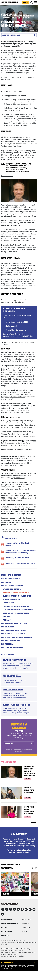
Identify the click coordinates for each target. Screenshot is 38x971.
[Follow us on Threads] (10, 909)
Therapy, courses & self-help (16, 592)
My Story (27, 779)
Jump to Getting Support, (24, 77)
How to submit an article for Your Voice (20, 564)
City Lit (21, 381)
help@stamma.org (19, 330)
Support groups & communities (17, 596)
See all (34, 822)
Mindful (18, 450)
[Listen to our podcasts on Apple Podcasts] (2, 914)
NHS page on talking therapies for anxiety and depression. (17, 372)
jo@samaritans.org (18, 478)
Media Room (26, 920)
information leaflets (24, 850)
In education (8, 603)
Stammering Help (8, 14)
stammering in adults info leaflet (17, 558)
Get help (5, 927)
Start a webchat (24, 839)
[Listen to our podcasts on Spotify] (34, 909)
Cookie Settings (26, 949)
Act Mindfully (23, 436)
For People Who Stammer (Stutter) (18, 16)
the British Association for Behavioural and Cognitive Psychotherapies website (18, 443)
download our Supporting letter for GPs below (16, 396)
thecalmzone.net (17, 500)
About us (5, 935)
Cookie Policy (15, 949)
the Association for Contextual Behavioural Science (14, 435)
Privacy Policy (5, 949)
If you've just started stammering (18, 610)
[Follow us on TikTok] (22, 909)
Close (35, 962)
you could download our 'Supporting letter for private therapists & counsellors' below (17, 423)
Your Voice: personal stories (16, 613)
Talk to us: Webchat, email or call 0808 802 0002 (18, 965)
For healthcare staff (10, 641)
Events (6, 894)
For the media (7, 644)
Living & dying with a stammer (29, 790)
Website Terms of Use (16, 950)
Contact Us (26, 927)
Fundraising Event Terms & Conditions (12, 956)
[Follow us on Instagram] (6, 909)
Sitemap (25, 931)
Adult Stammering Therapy (25, 359)
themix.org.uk (24, 489)
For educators (7, 627)
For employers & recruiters (13, 630)
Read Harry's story (7, 176)
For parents (6, 582)
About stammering (9, 924)
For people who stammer (12, 586)
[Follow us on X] (14, 909)
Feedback (25, 924)
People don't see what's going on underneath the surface (29, 771)
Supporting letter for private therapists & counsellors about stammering (20, 551)
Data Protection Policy (8, 952)
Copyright (4, 950)
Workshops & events (12, 589)
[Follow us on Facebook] (2, 909)
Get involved (6, 931)
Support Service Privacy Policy (25, 952)
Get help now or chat (10, 579)
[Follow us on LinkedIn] (26, 909)
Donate (25, 2)
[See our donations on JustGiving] (30, 909)
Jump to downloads (11, 35)
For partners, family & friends (14, 623)
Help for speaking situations (16, 606)
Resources (8, 616)
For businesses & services (13, 634)
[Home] (9, 2)
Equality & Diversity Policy (9, 954)
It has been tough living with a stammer (29, 810)
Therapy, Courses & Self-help (16, 18)
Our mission (6, 920)
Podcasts (7, 620)
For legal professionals (12, 647)
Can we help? (7, 963)
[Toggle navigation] (35, 2)
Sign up (9, 743)
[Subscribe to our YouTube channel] (18, 909)
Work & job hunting (11, 599)
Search (31, 2)
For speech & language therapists (16, 637)
